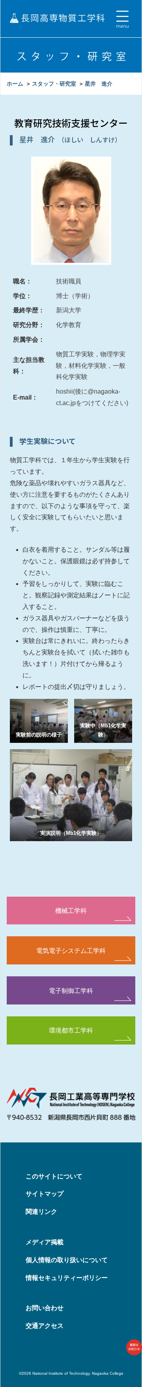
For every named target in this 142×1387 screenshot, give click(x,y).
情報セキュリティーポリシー (67, 1277)
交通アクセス (45, 1325)
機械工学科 (71, 910)
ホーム (15, 83)
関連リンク (41, 1211)
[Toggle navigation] (122, 19)
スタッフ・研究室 (54, 83)
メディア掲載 (45, 1242)
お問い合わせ (45, 1308)
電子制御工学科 (71, 990)
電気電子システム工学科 (71, 950)
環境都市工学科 (71, 1030)
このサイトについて (54, 1176)
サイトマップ (45, 1193)
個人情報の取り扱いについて (67, 1260)
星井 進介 (98, 83)
